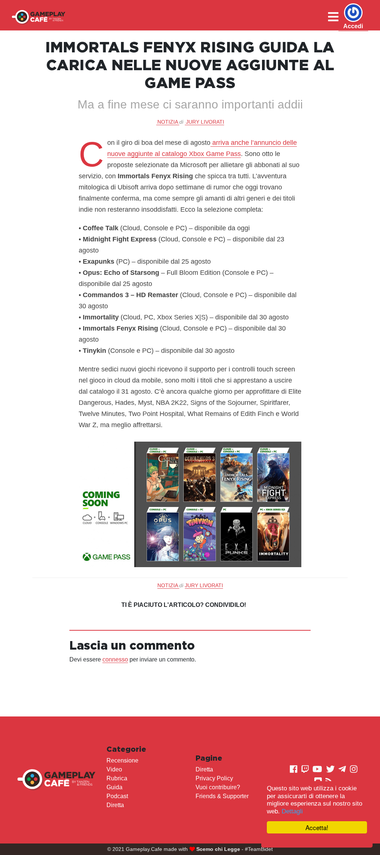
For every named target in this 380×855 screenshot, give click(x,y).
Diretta (115, 805)
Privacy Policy (214, 778)
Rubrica (117, 778)
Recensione (122, 760)
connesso (115, 659)
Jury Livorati (205, 122)
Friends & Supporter (222, 796)
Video (114, 769)
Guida (114, 787)
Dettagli (292, 811)
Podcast (117, 796)
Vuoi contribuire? (218, 787)
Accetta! (316, 827)
